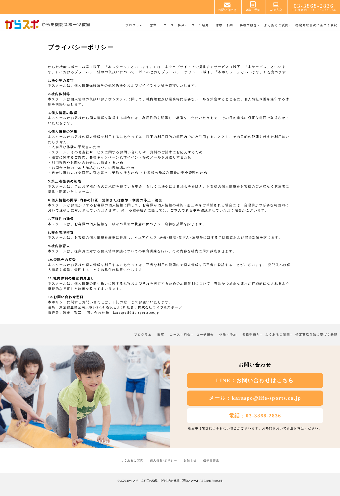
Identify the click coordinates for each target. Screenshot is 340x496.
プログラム (134, 25)
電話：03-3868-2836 (255, 416)
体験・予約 (224, 25)
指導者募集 (211, 460)
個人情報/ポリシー (163, 460)
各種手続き (248, 25)
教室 (153, 25)
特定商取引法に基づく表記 (316, 25)
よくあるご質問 (276, 25)
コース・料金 (174, 25)
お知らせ (190, 460)
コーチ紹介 (200, 25)
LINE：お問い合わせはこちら (255, 380)
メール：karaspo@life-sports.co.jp (255, 398)
